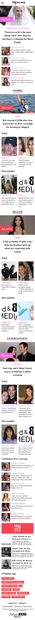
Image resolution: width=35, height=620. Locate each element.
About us (13, 603)
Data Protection (18, 606)
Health (17, 237)
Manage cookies (27, 606)
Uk (20, 586)
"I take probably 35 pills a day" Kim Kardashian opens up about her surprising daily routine (17, 246)
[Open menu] (2, 3)
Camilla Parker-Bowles (12, 582)
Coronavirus (18, 597)
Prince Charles (9, 586)
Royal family (7, 578)
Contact (22, 603)
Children (6, 589)
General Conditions (8, 606)
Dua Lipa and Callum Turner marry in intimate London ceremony (17, 371)
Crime (16, 589)
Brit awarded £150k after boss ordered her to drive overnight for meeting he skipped (17, 123)
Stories (17, 116)
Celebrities (18, 364)
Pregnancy (23, 593)
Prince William (8, 593)
